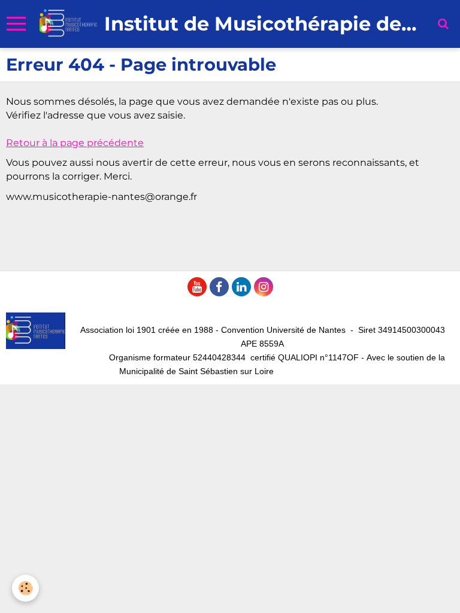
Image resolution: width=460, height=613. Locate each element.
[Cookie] (25, 588)
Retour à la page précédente (75, 142)
